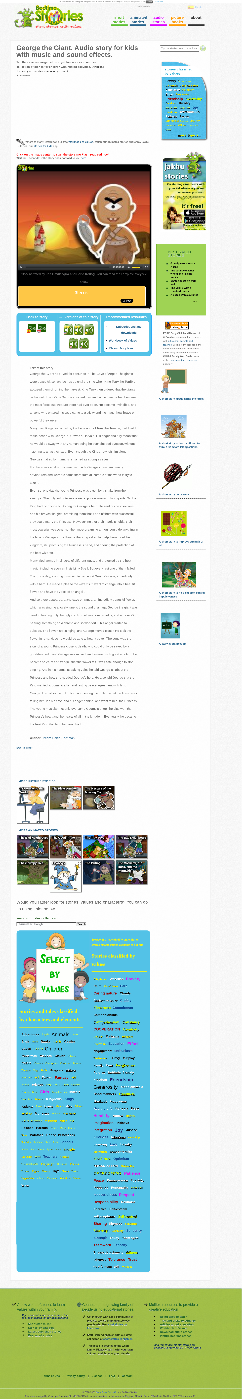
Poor (24, 1135)
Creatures (65, 1063)
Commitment (123, 1007)
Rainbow (38, 1142)
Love (114, 1144)
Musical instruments (32, 1120)
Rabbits (26, 1142)
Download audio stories (176, 1332)
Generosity (106, 1086)
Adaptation (100, 979)
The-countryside (30, 1163)
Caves (26, 1048)
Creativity (131, 1029)
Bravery (133, 979)
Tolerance (117, 1259)
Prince (51, 1135)
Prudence (101, 1187)
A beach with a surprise (184, 294)
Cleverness (102, 1007)
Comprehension (106, 1022)
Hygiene (131, 1115)
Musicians (51, 1120)
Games (65, 1084)
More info (159, 1)
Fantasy (62, 1077)
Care (124, 986)
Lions (49, 1106)
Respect (127, 1195)
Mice (69, 1106)
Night (73, 1120)
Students (27, 1156)
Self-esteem (118, 1209)
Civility (126, 1000)
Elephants (26, 1077)
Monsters (42, 1113)
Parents (42, 1127)
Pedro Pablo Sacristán (59, 738)
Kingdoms (54, 1099)
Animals (61, 1034)
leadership (133, 1137)
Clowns (72, 1055)
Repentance (137, 1187)
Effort (133, 1043)
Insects (75, 1091)
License (97, 1376)
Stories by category (41, 1327)
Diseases (77, 1063)
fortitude (114, 1072)
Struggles (70, 1149)
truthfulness (102, 1266)
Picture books (177, 19)
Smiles (25, 1149)
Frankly (128, 1072)
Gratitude (100, 1101)
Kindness (101, 1137)
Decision (98, 1036)
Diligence (128, 1036)
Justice (132, 1130)
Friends (38, 1084)
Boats (35, 1041)
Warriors (65, 1178)
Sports (50, 1149)
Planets (72, 1127)
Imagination (104, 1123)
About (196, 17)
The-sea (75, 1163)
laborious (118, 1137)
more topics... (189, 135)
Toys (56, 1171)
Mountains (70, 1113)
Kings (70, 1099)
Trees (65, 1171)
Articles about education (177, 1324)
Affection (117, 979)
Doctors (26, 1070)
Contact (127, 1376)
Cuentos (199, 7)
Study (115, 1237)
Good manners (105, 1094)
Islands (39, 1099)
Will (117, 1266)
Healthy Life (103, 1108)
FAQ (112, 1376)
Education (116, 1043)
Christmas (29, 1055)
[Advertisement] (49, 105)
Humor (118, 1115)
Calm (97, 986)
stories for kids (43, 146)
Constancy (131, 1022)
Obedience (102, 1159)
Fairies (47, 1077)
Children (38, 1048)
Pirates (54, 1127)
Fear (110, 1065)
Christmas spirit (105, 1000)
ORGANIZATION (106, 1166)
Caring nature (105, 993)
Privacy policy (75, 1376)
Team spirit (130, 1237)
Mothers (56, 1113)
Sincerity (101, 1230)
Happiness (118, 1101)
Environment (101, 1058)
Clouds (60, 1055)
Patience (133, 1173)
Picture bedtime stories (176, 1335)
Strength (100, 1238)
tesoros (64, 1156)
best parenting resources (183, 360)
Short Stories (119, 19)
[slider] (137, 267)
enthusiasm (123, 1051)
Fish (74, 1077)
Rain (48, 1142)
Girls (45, 1092)
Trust (133, 1259)
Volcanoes (52, 1178)
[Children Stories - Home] (46, 27)
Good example (132, 1086)
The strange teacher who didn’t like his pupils (182, 273)
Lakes (39, 1106)
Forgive (99, 1072)
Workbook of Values (80, 142)
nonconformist (121, 1151)
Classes (46, 1055)
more (195, 301)
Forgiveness (126, 1065)
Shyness (116, 1223)
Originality (128, 1166)
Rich (55, 1142)
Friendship (122, 1079)
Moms (78, 1106)
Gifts (35, 1091)
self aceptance (104, 1216)
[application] (83, 221)
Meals (59, 1106)
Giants (25, 1091)
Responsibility (106, 1202)
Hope (135, 1108)
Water (77, 1178)
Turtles (75, 1171)
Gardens (76, 1084)
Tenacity (121, 1245)
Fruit (57, 1084)
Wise (25, 1185)
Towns (46, 1171)
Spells (41, 1149)
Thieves (25, 1171)
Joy (119, 1129)
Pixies (63, 1127)
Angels (45, 1034)
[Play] (21, 267)
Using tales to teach (173, 1316)
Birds (25, 1041)
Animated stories (138, 19)
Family (98, 1065)
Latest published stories (44, 1331)
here (83, 158)
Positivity (137, 1180)
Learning (100, 1144)
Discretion (99, 1043)
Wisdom (127, 1266)
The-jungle (48, 1163)
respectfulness (105, 1195)
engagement (102, 1050)
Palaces (27, 1127)
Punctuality (120, 1187)
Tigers (36, 1171)
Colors (26, 1063)
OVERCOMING (107, 1173)
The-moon (62, 1163)
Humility (102, 1115)
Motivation (100, 1151)
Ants (76, 1034)
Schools (67, 1142)
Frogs (49, 1084)
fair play (129, 1058)
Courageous (51, 1063)
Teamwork (102, 1245)
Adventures (30, 1034)
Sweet (38, 1156)
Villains (41, 1178)
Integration (103, 1130)
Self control (127, 1216)
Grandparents (59, 1091)
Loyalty (126, 1144)
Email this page (24, 748)
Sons (33, 1149)
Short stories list (39, 1323)
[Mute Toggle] (128, 267)
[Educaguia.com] (176, 329)
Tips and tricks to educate (178, 1320)
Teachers (50, 1157)
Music (64, 1120)
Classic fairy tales (121, 348)
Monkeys (27, 1113)
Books (46, 1041)
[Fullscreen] (146, 267)
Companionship (106, 1014)
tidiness (131, 1252)
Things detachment (108, 1252)
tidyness (99, 1259)
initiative (123, 1122)
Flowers (25, 1084)
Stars (59, 1149)
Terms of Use (51, 1376)
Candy (57, 1041)
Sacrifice (100, 1209)
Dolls (44, 1070)
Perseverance (118, 1180)
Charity (126, 993)
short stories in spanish (117, 1338)
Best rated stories (40, 1335)
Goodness (127, 1094)
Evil (37, 1077)
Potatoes (37, 1135)
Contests (38, 1063)
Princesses (67, 1135)
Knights (27, 1106)
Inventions (27, 1099)
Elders (71, 1070)
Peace (99, 1180)
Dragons (57, 1070)
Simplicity (131, 1223)
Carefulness (111, 986)
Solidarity (134, 1231)
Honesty (122, 1108)
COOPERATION (107, 1029)
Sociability (117, 1230)
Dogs (36, 1070)
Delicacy (113, 1036)
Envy (116, 1058)
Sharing (100, 1223)
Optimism (121, 1159)
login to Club (143, 6)
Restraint (128, 1201)
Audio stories (158, 19)
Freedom (100, 1079)
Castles (70, 1041)
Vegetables (28, 1178)
